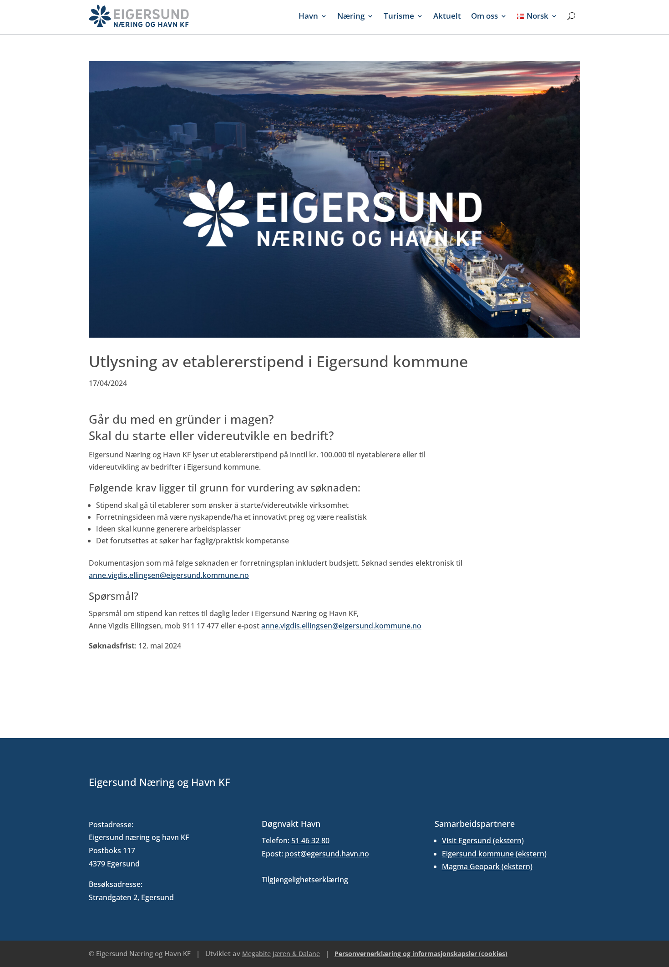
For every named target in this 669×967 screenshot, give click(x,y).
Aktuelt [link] (447, 15)
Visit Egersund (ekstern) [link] (483, 840)
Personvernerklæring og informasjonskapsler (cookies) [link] (420, 953)
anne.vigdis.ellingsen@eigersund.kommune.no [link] (169, 575)
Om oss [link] (484, 15)
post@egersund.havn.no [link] (327, 854)
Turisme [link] (399, 15)
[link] (139, 16)
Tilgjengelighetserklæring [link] (305, 880)
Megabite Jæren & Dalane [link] (281, 953)
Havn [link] (308, 15)
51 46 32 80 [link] (310, 840)
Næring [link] (351, 15)
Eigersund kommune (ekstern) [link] (494, 854)
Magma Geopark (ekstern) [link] (487, 866)
